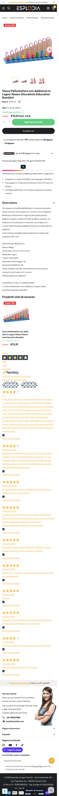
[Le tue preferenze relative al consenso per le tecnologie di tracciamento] (4, 791)
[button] (10, 119)
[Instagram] (3, 745)
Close (28, 728)
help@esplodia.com (15, 721)
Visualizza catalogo (3, 8)
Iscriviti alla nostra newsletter (16, 755)
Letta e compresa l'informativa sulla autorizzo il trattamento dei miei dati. (28, 767)
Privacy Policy (37, 766)
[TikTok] (22, 745)
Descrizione (9, 202)
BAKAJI (12, 101)
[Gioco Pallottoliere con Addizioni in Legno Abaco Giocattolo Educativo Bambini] (16, 314)
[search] (9, 8)
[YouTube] (10, 745)
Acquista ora (28, 131)
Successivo (29, 385)
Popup (23, 112)
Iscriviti (52, 761)
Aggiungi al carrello (33, 122)
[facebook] (16, 745)
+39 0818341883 (13, 717)
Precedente (10, 385)
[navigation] (3, 2)
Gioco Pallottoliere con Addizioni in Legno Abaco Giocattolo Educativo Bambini (15, 334)
